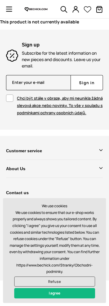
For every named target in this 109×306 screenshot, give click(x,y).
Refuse (54, 281)
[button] (9, 9)
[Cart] (99, 9)
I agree (54, 293)
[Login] (75, 9)
